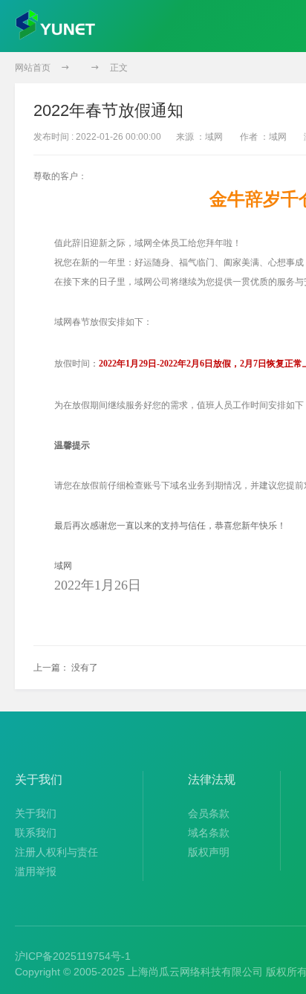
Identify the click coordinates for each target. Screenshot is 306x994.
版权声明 (209, 852)
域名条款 (209, 833)
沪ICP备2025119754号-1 (73, 956)
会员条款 (209, 813)
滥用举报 (35, 871)
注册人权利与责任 (56, 852)
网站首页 (33, 67)
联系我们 (35, 833)
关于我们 (35, 813)
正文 (119, 67)
